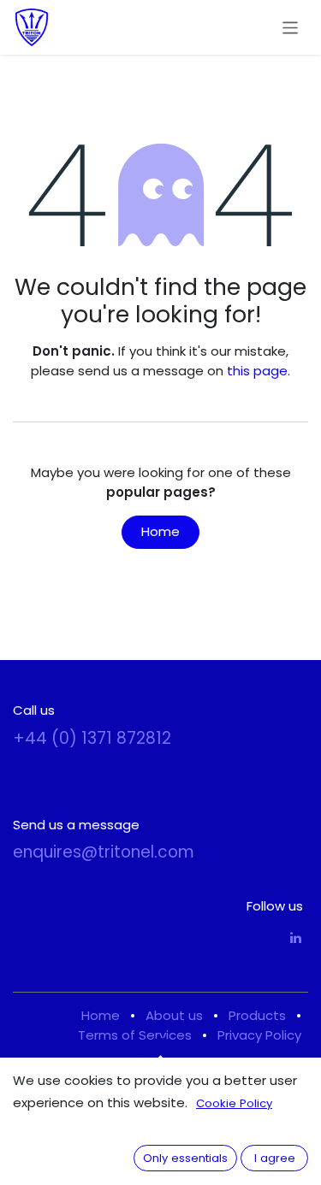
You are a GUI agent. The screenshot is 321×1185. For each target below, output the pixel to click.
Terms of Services (135, 1035)
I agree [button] (274, 1158)
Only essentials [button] (185, 1158)
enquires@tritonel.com (103, 852)
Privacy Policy (259, 1035)
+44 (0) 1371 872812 (92, 738)
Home (160, 531)
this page (257, 371)
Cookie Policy (234, 1103)
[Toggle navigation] (290, 27)
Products (257, 1015)
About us (174, 1015)
